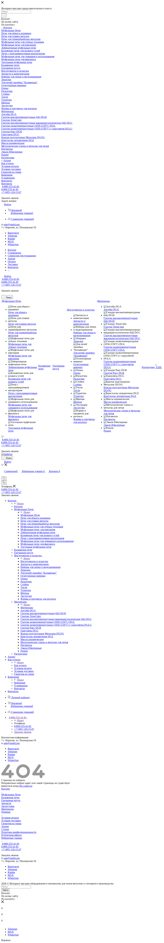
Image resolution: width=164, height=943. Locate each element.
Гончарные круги (10, 800)
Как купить (20, 665)
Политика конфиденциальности (18, 832)
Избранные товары (11, 838)
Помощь (5, 812)
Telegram (12, 235)
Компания (19, 682)
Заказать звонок (22, 732)
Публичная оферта (11, 835)
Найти (5, 890)
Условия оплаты (10, 817)
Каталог (18, 506)
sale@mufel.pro (12, 224)
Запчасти (6, 803)
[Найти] (4, 15)
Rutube (11, 238)
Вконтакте (13, 232)
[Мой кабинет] (2, 474)
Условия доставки (11, 820)
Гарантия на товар (11, 823)
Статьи (5, 829)
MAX (11, 241)
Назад (20, 503)
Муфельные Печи (30, 515)
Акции (5, 826)
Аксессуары (7, 806)
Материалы (26, 607)
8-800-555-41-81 (10, 186)
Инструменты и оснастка (34, 561)
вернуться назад (10, 786)
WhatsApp (13, 244)
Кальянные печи (10, 797)
